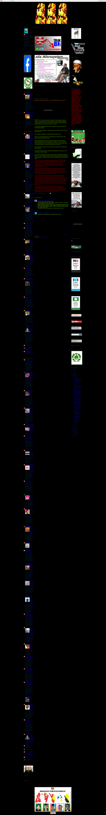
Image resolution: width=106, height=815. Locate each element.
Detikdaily (27, 757)
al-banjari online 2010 (29, 751)
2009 (74, 435)
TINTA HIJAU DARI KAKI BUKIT (28, 206)
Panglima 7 (27, 181)
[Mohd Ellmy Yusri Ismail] (27, 71)
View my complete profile (29, 49)
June (75, 425)
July (74, 423)
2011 (74, 372)
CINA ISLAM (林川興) (29, 408)
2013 (74, 369)
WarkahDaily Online (29, 372)
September (76, 378)
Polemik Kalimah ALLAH (29, 228)
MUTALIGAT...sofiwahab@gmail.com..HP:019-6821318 (29, 425)
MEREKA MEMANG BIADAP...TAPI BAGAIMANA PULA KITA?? (50, 100)
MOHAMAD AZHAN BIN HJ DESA (28, 348)
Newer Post (37, 234)
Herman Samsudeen (29, 749)
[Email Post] (50, 193)
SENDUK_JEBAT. (28, 94)
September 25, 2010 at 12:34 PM (50, 212)
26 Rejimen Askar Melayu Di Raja (28, 683)
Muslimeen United (28, 656)
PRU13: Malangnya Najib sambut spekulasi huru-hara (29, 685)
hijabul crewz (27, 627)
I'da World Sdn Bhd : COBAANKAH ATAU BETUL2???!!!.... (77, 399)
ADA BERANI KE (28, 310)
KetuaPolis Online (28, 668)
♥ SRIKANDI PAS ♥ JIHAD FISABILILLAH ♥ (29, 279)
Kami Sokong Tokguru (29, 193)
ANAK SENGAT (28, 614)
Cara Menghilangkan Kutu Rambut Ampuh (31, 568)
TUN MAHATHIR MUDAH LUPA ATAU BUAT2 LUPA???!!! (77, 403)
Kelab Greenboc (28, 526)
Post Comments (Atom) (44, 236)
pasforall (26, 719)
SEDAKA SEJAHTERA (29, 464)
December (76, 375)
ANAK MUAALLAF (28, 227)
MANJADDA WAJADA (29, 223)
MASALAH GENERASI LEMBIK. (32, 156)
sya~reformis (27, 745)
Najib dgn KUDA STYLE (31, 698)
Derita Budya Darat (31, 312)
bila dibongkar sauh (29, 704)
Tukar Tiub (27, 450)
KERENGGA (27, 359)
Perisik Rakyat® (28, 759)
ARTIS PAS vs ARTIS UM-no (32, 282)
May (74, 427)
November (76, 377)
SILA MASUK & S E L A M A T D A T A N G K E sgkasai (29, 352)
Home (52, 234)
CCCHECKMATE (28, 696)
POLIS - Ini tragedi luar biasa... (32, 646)
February (75, 431)
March (75, 430)
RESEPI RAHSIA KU (29, 754)
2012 (74, 370)
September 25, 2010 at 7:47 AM (47, 200)
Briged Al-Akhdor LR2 (29, 254)
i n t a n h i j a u (28, 268)
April (74, 428)
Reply (39, 209)
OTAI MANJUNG (28, 643)
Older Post (66, 234)
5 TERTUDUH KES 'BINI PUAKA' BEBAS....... (76, 418)
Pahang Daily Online (29, 133)
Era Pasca (27, 580)
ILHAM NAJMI (27, 542)
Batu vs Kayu (27, 481)
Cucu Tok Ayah (28, 345)
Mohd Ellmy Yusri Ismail (27, 54)
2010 (74, 374)
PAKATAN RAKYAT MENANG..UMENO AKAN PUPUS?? (77, 391)
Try (25, 746)
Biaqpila (26, 494)
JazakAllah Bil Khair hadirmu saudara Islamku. (32, 196)
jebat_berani (27, 34)
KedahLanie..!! (28, 734)
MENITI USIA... (28, 239)
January (75, 433)
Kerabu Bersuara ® (28, 390)
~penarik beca (27, 435)
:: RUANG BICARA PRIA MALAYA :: (28, 564)
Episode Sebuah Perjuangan (28, 551)
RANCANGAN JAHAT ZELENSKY (32, 452)
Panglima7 (40, 200)
